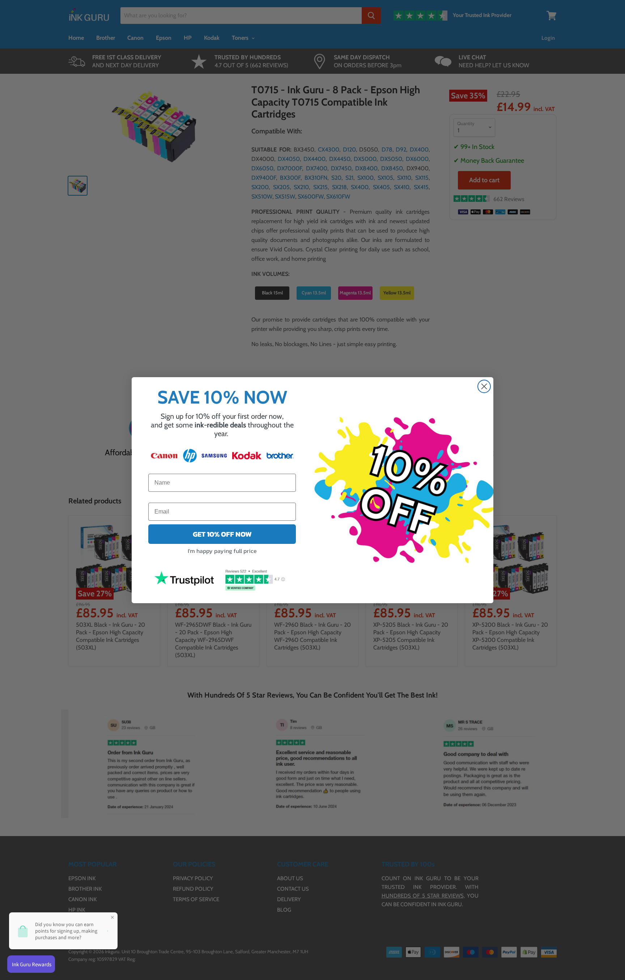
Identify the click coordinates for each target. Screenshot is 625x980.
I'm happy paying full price (222, 550)
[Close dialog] (484, 386)
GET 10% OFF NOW (222, 533)
